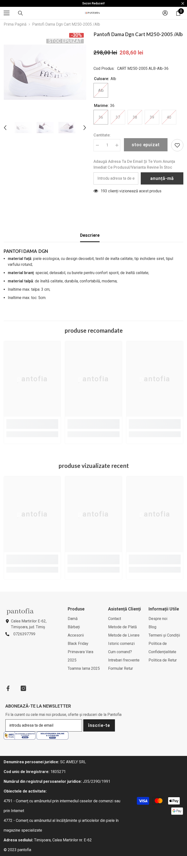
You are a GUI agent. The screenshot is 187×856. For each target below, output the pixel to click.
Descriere (90, 235)
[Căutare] (20, 13)
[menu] (6, 13)
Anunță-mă (162, 178)
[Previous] (5, 127)
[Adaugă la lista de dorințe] (177, 145)
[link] (32, 424)
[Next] (84, 127)
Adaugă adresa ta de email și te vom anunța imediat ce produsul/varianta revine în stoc (134, 164)
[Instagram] (23, 688)
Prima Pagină (15, 24)
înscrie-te (99, 725)
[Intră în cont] (165, 13)
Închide (183, 3)
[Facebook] (8, 688)
